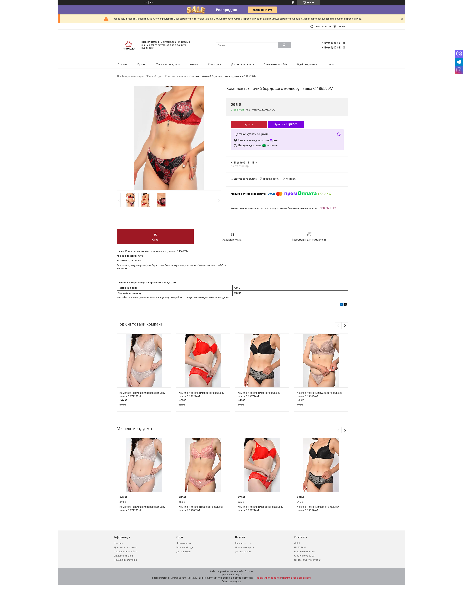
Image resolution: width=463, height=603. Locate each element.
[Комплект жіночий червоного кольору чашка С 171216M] (203, 361)
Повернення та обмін (275, 64)
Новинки (193, 64)
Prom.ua (249, 571)
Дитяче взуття (243, 551)
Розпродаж (214, 64)
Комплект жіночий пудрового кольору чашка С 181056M (319, 394)
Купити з (280, 124)
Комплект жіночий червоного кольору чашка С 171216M (201, 394)
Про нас (141, 64)
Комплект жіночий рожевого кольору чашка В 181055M (201, 508)
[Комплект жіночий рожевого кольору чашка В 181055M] (203, 465)
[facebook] (341, 305)
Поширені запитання (125, 560)
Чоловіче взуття (244, 547)
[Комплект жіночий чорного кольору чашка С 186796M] (262, 361)
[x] (345, 305)
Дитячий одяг (183, 551)
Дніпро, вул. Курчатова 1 (308, 560)
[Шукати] (284, 45)
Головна (122, 64)
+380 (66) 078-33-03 (304, 555)
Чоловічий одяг (185, 547)
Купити (249, 124)
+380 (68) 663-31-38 (304, 551)
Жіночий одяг (154, 76)
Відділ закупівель (307, 64)
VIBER (297, 543)
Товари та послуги (166, 64)
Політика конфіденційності (297, 578)
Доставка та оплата (242, 64)
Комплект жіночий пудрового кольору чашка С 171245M (142, 394)
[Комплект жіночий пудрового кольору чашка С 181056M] (321, 361)
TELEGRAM (300, 547)
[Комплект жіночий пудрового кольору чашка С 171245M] (144, 361)
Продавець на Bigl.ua (232, 574)
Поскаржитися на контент (268, 578)
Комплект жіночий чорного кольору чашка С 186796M (259, 394)
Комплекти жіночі (175, 76)
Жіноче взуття (243, 543)
